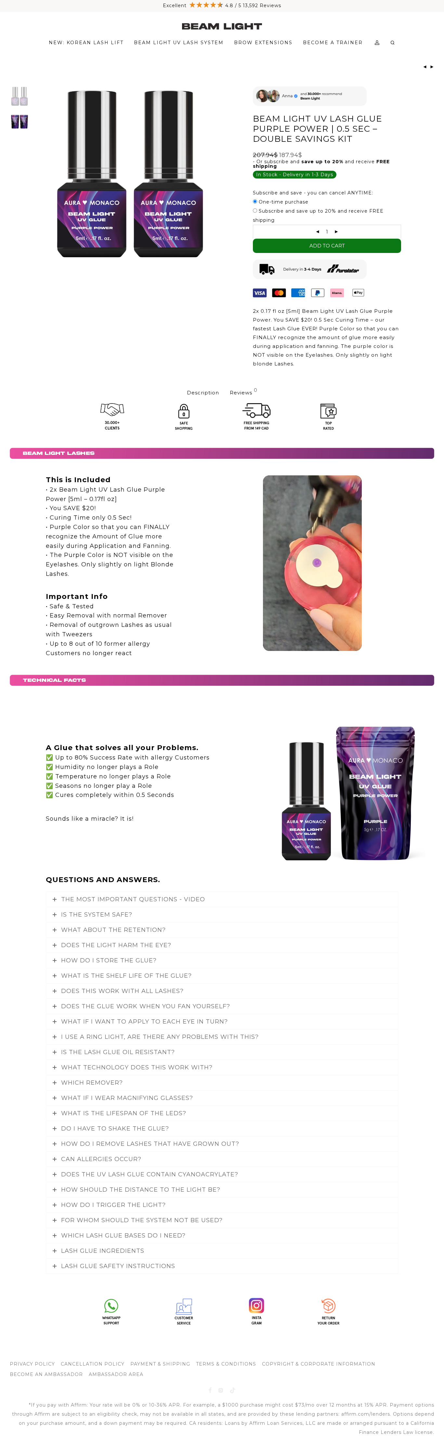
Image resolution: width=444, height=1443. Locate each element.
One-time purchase (282, 202)
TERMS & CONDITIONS (226, 1364)
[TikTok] (233, 1390)
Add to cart (327, 246)
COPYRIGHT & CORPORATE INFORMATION (318, 1364)
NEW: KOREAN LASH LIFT (86, 43)
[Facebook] (210, 1390)
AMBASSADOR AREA (116, 1374)
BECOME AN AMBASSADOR (46, 1374)
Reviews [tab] (243, 392)
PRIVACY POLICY (32, 1364)
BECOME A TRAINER (333, 43)
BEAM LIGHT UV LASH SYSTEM (179, 43)
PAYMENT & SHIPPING (160, 1364)
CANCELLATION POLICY (92, 1364)
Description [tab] (203, 393)
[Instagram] (221, 1390)
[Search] (393, 42)
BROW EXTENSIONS (263, 43)
